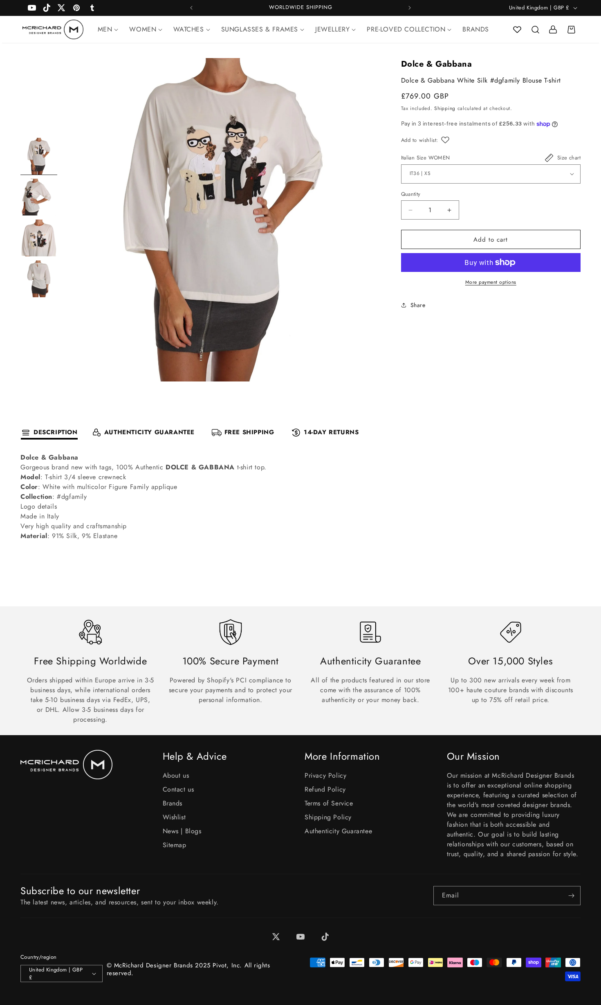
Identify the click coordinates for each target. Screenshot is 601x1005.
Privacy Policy (325, 775)
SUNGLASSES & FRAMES (259, 29)
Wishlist (174, 817)
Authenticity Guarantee (338, 831)
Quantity (411, 194)
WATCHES (188, 29)
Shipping (444, 108)
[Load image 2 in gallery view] (38, 197)
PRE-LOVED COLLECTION (406, 29)
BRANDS (475, 29)
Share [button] (418, 305)
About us (176, 775)
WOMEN (142, 29)
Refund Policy (325, 789)
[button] (535, 29)
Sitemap (174, 845)
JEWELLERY (332, 29)
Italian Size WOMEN (425, 158)
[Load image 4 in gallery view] (38, 278)
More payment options (490, 282)
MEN (105, 29)
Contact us (178, 789)
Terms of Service (329, 803)
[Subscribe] (571, 895)
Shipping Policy (328, 817)
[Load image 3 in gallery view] (38, 238)
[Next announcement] (410, 8)
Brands (173, 803)
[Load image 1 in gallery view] (38, 156)
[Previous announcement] (191, 8)
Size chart (569, 158)
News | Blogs (182, 831)
